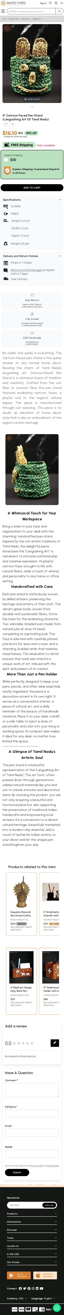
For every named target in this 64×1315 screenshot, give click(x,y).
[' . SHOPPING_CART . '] (56, 3)
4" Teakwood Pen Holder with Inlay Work (53, 991)
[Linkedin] (37, 1288)
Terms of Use (36, 1165)
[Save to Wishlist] (6, 124)
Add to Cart (32, 187)
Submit (17, 1172)
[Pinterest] (28, 1288)
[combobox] (31, 11)
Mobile (8, 1146)
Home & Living (13, 19)
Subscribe (49, 1205)
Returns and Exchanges (26, 270)
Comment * (11, 1080)
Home (4, 19)
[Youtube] (41, 1288)
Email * (9, 1125)
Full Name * (11, 1106)
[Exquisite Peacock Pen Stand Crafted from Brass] (21, 907)
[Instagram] (33, 1288)
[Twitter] (24, 1288)
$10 (13, 160)
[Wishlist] (50, 3)
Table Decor (36, 19)
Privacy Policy (53, 1165)
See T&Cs (38, 307)
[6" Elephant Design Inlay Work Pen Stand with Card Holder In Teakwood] (21, 982)
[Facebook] (20, 1288)
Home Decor (25, 19)
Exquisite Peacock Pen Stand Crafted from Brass (21, 916)
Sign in (43, 3)
